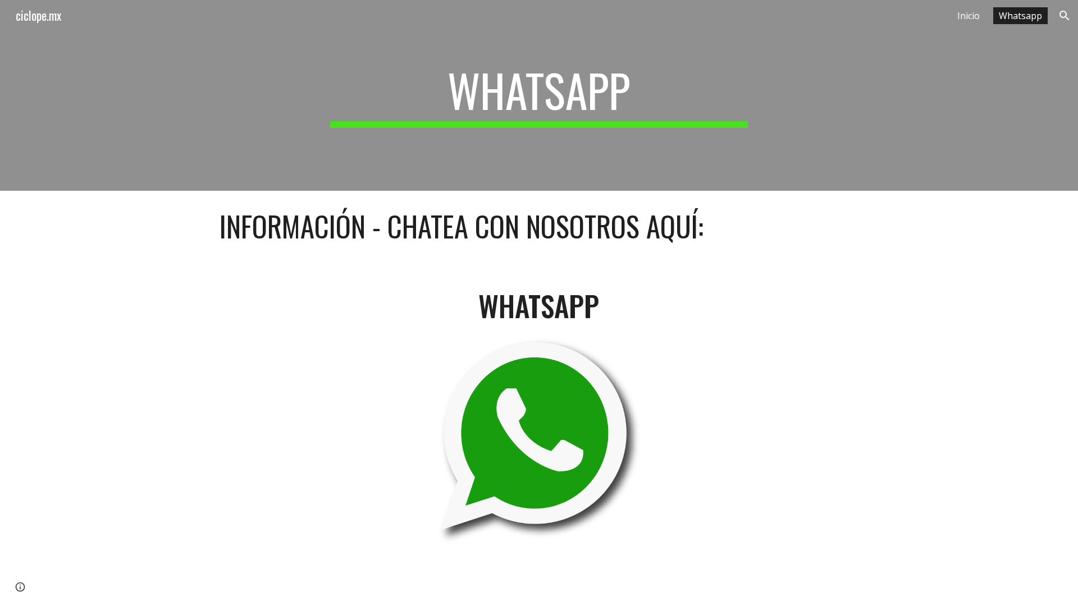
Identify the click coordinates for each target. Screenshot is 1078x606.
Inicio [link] (968, 16)
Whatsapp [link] (1020, 16)
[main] (539, 95)
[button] (1064, 15)
